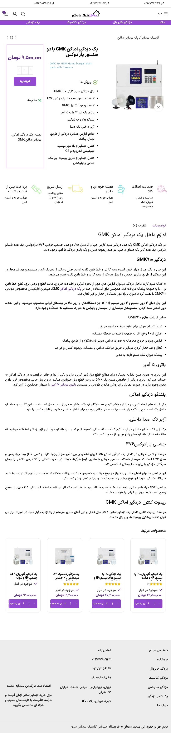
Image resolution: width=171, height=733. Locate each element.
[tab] (159, 225)
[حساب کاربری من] (14, 14)
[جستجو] (23, 14)
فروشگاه (162, 659)
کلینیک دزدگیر (150, 37)
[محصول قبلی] (16, 38)
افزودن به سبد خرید (24, 81)
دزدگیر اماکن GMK (29, 139)
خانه (162, 22)
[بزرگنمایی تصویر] (158, 107)
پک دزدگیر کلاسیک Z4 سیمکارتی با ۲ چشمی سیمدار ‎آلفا (66, 578)
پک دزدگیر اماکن (127, 37)
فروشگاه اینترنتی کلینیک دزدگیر (98, 726)
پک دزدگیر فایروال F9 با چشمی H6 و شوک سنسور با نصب (23, 578)
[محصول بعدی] (7, 38)
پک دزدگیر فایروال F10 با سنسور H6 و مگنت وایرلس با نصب (148, 578)
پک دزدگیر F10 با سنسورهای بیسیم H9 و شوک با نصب (107, 578)
